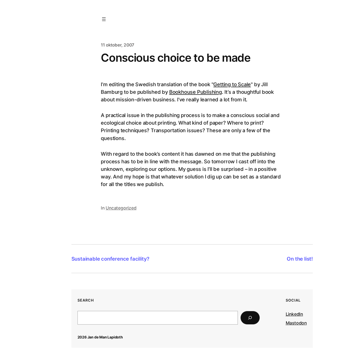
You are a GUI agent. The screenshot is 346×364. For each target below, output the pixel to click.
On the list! (300, 259)
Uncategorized (121, 208)
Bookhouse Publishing (195, 92)
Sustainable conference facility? (110, 259)
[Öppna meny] (104, 19)
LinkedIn (294, 314)
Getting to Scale (232, 84)
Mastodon (296, 323)
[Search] (250, 317)
